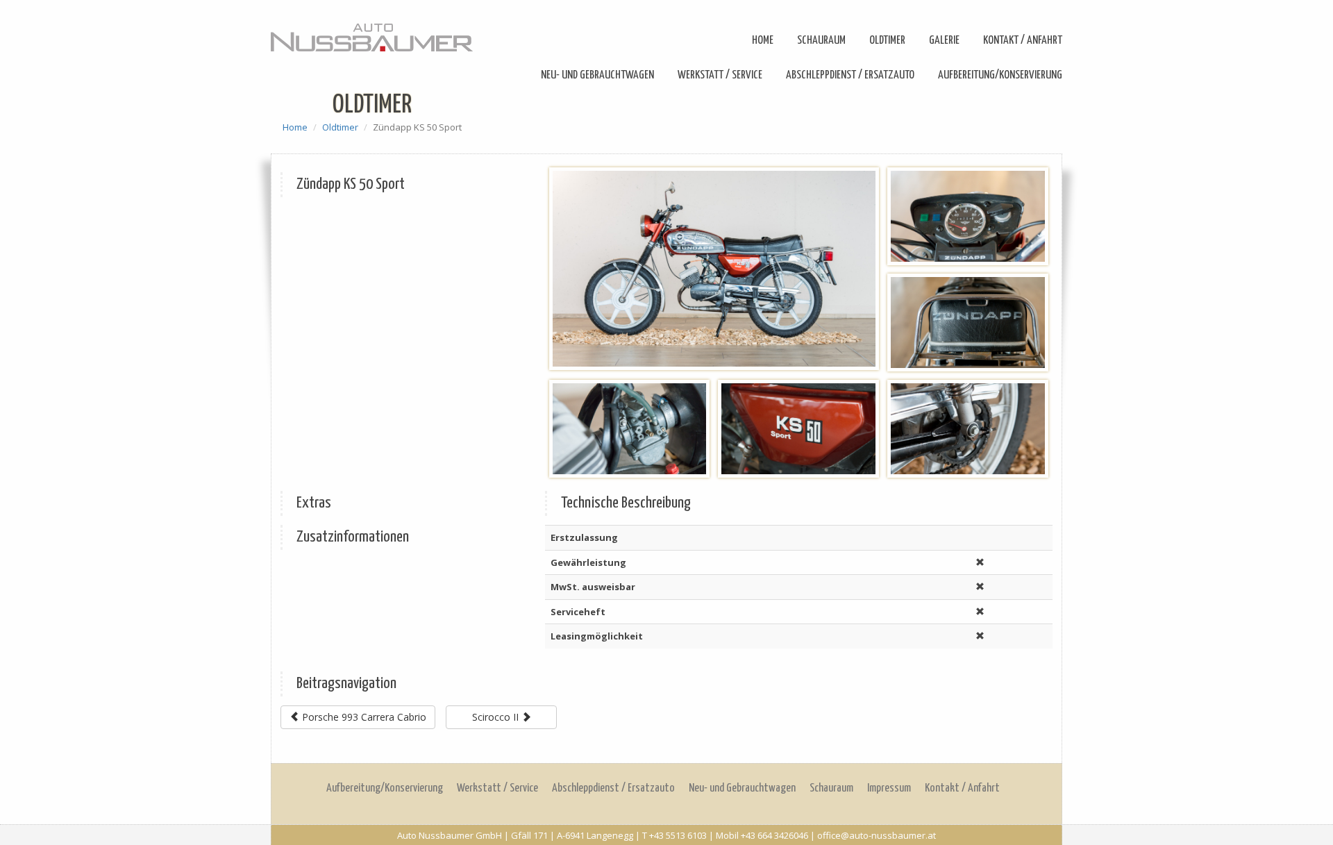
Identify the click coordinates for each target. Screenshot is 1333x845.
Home (762, 41)
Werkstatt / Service (720, 75)
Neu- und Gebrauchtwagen (597, 75)
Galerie (944, 41)
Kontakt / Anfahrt (1022, 41)
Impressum (889, 788)
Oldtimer (887, 41)
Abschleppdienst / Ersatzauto (850, 75)
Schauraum (821, 41)
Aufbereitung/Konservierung (1000, 75)
